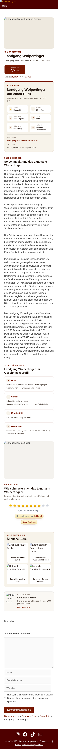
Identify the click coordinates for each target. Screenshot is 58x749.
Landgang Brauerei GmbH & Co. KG (22, 141)
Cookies (39, 744)
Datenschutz (46, 741)
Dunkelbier (9, 621)
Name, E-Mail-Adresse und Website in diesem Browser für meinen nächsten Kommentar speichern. (30, 698)
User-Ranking (29, 522)
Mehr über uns (23, 607)
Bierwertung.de (11, 716)
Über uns (22, 741)
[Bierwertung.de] (8, 1)
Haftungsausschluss (24, 744)
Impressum (33, 741)
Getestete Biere (29, 716)
